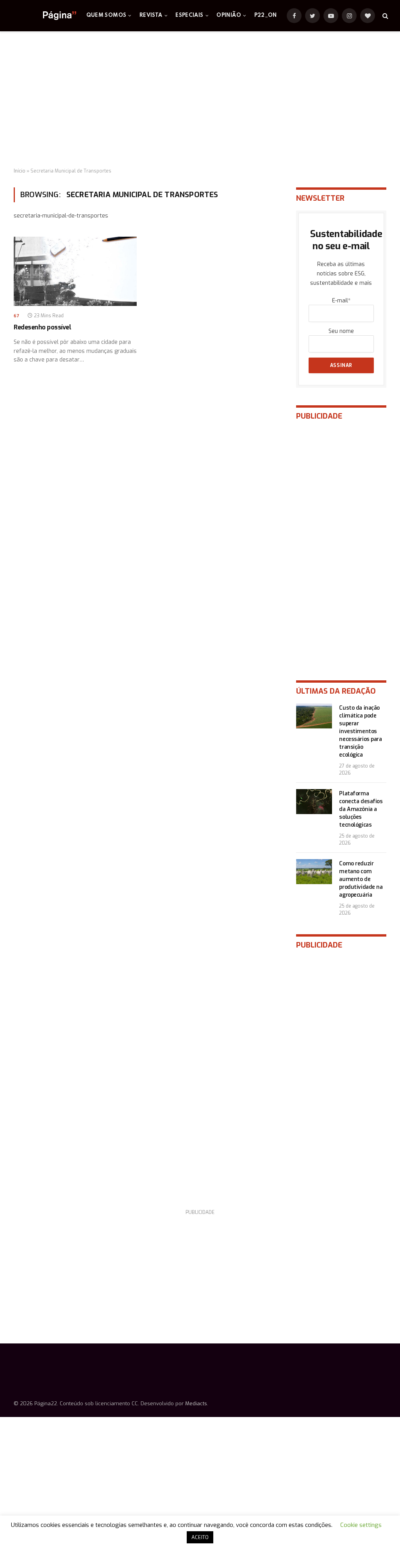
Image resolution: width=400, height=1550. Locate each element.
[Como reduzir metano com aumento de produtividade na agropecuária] (314, 871)
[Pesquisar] (384, 16)
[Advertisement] (200, 100)
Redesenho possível (42, 327)
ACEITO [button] (200, 1537)
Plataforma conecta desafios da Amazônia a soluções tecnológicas (360, 809)
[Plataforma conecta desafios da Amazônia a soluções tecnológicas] (314, 801)
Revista (150, 15)
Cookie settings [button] (361, 1525)
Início (19, 171)
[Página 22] (44, 15)
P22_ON (265, 15)
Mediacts (196, 1403)
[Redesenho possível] (75, 271)
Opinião (228, 15)
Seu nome (341, 331)
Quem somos (106, 15)
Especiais (189, 15)
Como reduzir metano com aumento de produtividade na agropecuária (360, 879)
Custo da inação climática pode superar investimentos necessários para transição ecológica (360, 731)
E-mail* (341, 300)
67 (16, 316)
